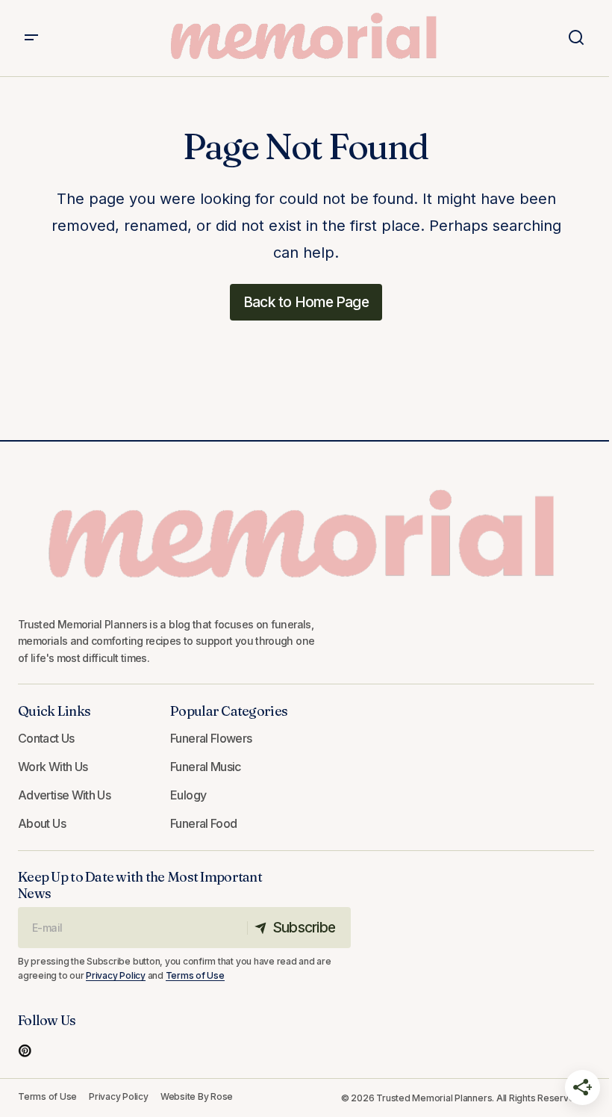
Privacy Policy (116, 975)
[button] (31, 38)
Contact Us (46, 738)
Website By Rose (196, 1096)
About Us (42, 823)
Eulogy (188, 795)
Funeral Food (203, 823)
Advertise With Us (64, 795)
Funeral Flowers (211, 738)
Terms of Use (195, 975)
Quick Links (54, 711)
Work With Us (52, 766)
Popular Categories (228, 711)
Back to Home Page (306, 302)
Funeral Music (205, 766)
